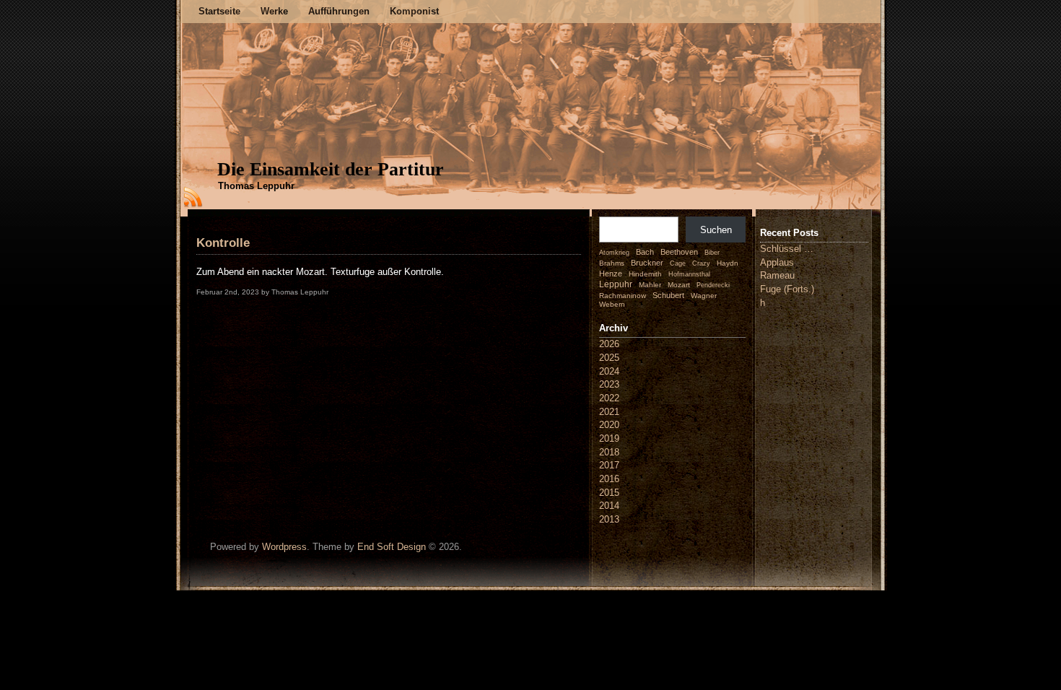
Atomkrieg (614, 252)
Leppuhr (615, 284)
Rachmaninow (622, 296)
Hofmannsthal (689, 274)
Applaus (777, 262)
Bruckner (647, 262)
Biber (712, 252)
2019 (609, 438)
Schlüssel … (786, 248)
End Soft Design (391, 546)
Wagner (704, 296)
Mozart (679, 285)
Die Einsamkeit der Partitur (330, 169)
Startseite (219, 11)
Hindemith (645, 274)
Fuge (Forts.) (787, 289)
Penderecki (713, 285)
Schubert (668, 295)
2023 (609, 384)
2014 (609, 505)
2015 (609, 492)
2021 (609, 411)
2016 (609, 478)
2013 (609, 519)
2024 (609, 371)
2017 (609, 465)
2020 (609, 424)
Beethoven (679, 252)
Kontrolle (223, 243)
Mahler (650, 285)
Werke (274, 11)
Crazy (701, 263)
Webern (612, 304)
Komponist (414, 11)
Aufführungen (339, 11)
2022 (609, 398)
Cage (678, 263)
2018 (609, 452)
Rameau (777, 275)
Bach (645, 252)
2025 (609, 357)
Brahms (611, 263)
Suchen (716, 229)
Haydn (727, 263)
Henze (610, 273)
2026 (609, 344)
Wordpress (284, 546)
